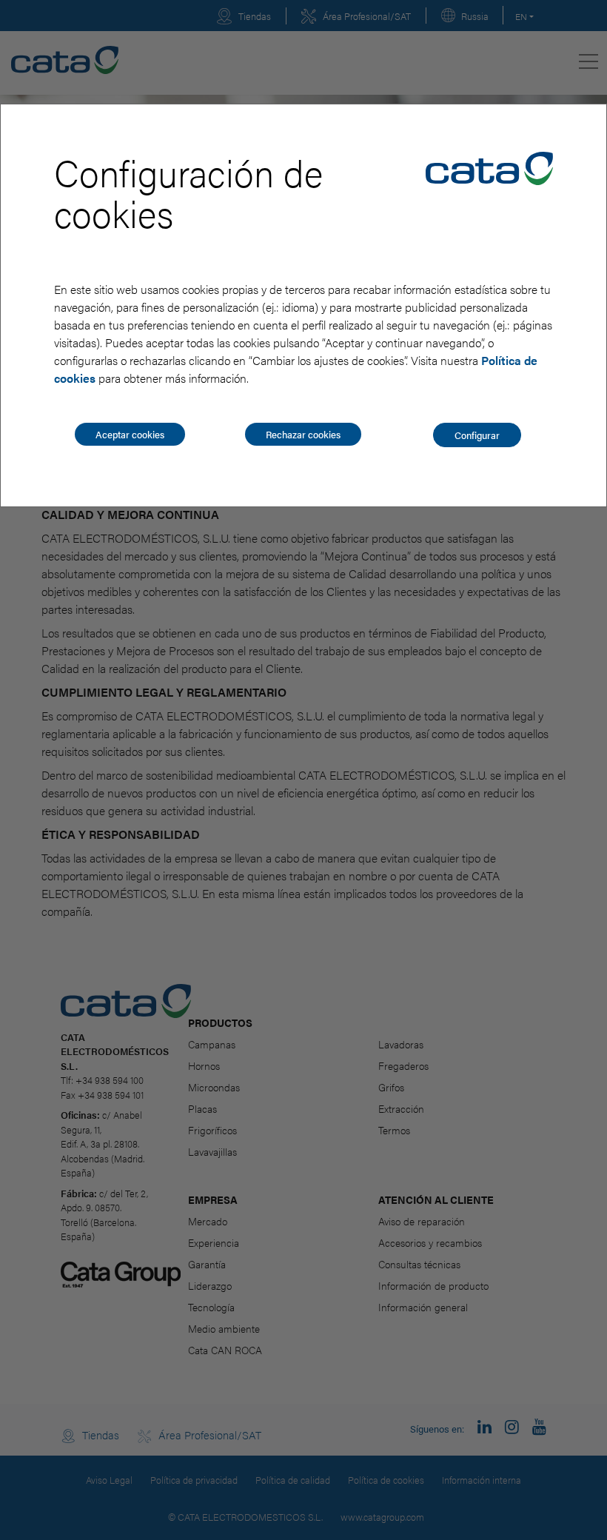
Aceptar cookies (129, 434)
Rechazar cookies (303, 434)
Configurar (477, 435)
